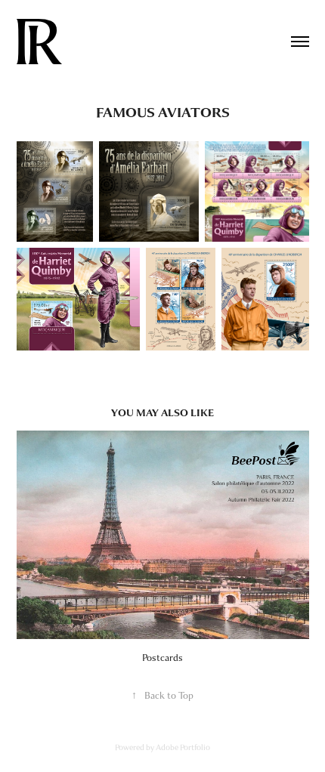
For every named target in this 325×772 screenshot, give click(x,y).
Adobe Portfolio (183, 747)
